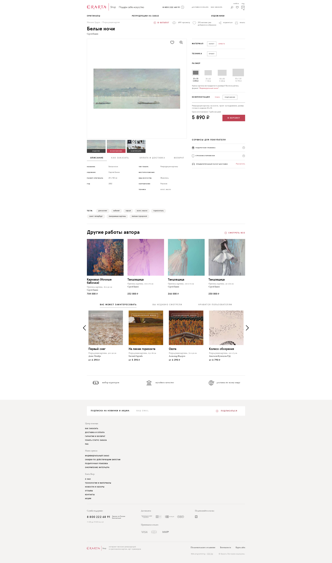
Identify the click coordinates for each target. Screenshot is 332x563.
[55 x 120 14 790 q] (236, 72)
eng (243, 4)
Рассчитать (240, 164)
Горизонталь (158, 211)
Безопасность (225, 548)
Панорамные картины (117, 216)
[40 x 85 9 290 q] (219, 73)
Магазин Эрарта (93, 23)
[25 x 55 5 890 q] (195, 73)
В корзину (234, 118)
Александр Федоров (177, 356)
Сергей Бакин (92, 34)
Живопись (164, 178)
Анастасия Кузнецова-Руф (219, 356)
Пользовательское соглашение (203, 548)
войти (236, 4)
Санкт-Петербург (96, 216)
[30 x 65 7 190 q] (206, 72)
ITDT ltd (210, 554)
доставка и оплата (200, 7)
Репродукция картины (169, 167)
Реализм (163, 184)
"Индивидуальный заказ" (209, 88)
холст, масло (165, 189)
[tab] (97, 158)
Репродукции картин (111, 23)
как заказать (216, 7)
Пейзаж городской (139, 216)
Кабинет (116, 211)
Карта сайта (240, 548)
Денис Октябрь (94, 356)
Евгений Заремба (136, 356)
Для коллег (102, 211)
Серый (128, 211)
